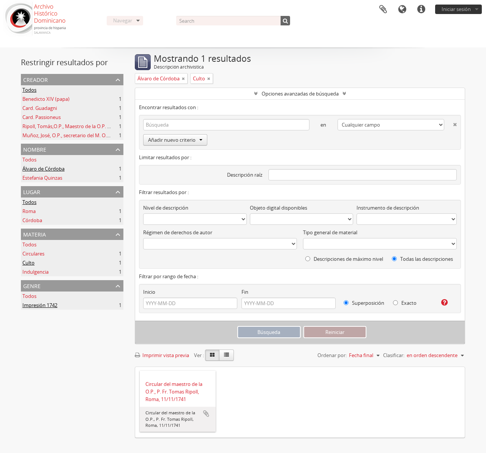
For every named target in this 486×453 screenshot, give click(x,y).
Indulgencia (35, 271)
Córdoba (32, 220)
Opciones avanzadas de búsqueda (300, 93)
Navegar (122, 20)
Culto (28, 262)
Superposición (367, 302)
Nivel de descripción (165, 207)
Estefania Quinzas (42, 177)
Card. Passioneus (41, 117)
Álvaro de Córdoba (43, 168)
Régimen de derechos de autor (177, 232)
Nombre (34, 149)
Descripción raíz (244, 174)
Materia (34, 234)
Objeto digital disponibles (278, 207)
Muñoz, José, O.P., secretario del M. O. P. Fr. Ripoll (77, 135)
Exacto (408, 302)
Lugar (31, 191)
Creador (35, 79)
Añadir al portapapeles (206, 413)
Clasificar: (393, 355)
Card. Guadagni (39, 108)
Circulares (33, 253)
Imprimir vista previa (165, 355)
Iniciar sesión (456, 9)
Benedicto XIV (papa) (45, 99)
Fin (244, 291)
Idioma (402, 9)
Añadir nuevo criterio (172, 139)
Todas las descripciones (426, 258)
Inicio (149, 291)
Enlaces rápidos (421, 9)
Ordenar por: (332, 355)
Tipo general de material (330, 232)
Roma (29, 211)
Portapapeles (383, 9)
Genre (32, 285)
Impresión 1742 (39, 305)
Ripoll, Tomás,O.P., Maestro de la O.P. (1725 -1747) (78, 126)
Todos (29, 89)
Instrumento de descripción (388, 207)
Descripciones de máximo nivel (347, 258)
